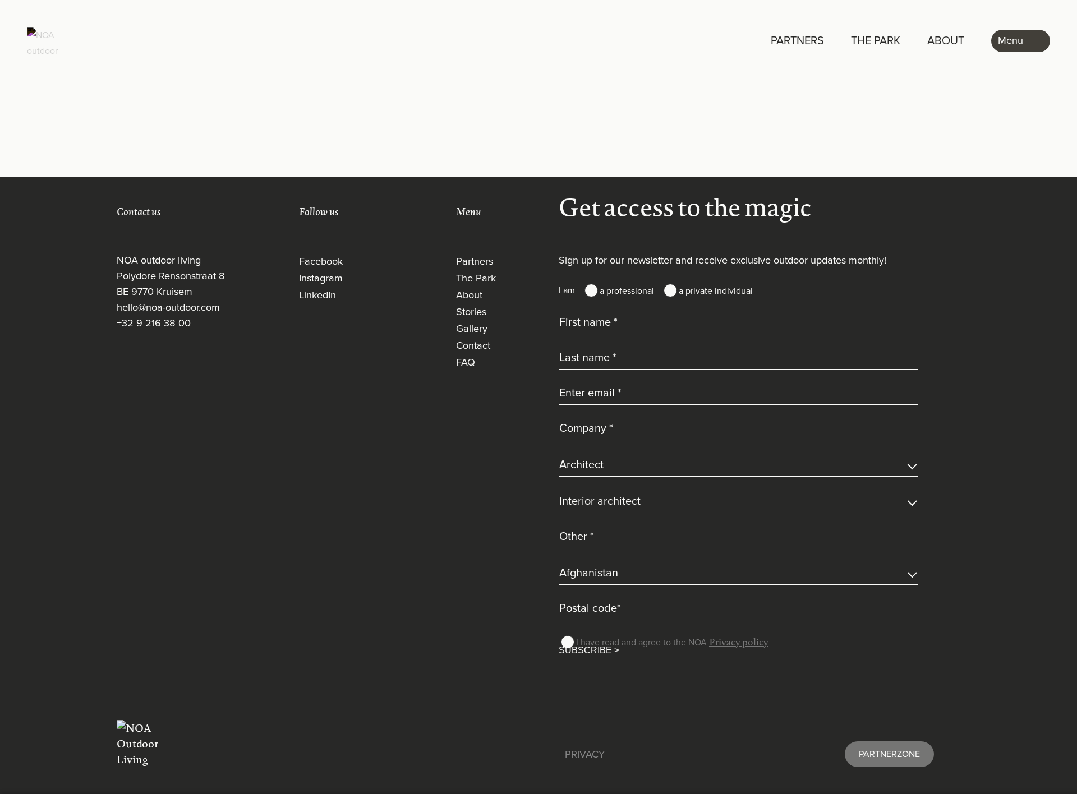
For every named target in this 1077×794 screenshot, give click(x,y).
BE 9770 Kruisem (154, 292)
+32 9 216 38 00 (154, 323)
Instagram (321, 279)
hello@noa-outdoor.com (168, 308)
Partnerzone (889, 754)
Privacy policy (738, 642)
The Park (476, 279)
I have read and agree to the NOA (672, 642)
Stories (471, 312)
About (469, 295)
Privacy (585, 755)
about (945, 41)
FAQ (465, 363)
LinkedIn (317, 295)
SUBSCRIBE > (589, 650)
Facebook (321, 262)
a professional (627, 291)
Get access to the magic (685, 207)
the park (875, 41)
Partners (474, 262)
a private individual (716, 291)
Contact (473, 346)
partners (797, 41)
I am (567, 290)
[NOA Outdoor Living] (137, 743)
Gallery (471, 329)
